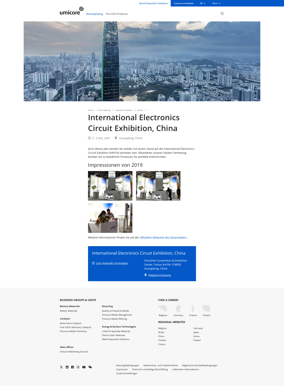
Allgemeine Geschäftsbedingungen (199, 365)
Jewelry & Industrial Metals (115, 310)
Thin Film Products (116, 13)
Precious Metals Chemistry (73, 331)
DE (201, 3)
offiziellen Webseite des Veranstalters (163, 237)
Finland (193, 315)
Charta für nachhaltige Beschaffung (150, 369)
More (215, 3)
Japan (196, 332)
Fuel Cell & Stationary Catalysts (75, 327)
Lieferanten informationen (185, 369)
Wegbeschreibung (159, 275)
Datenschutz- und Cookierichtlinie (160, 365)
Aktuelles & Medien (123, 110)
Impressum (122, 369)
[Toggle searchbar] (222, 14)
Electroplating (94, 13)
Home (90, 110)
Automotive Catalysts (70, 323)
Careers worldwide (184, 3)
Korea (196, 336)
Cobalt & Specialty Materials (116, 331)
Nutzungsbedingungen (127, 365)
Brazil (161, 332)
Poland (206, 315)
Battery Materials (68, 310)
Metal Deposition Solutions (115, 339)
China (161, 336)
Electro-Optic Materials (113, 335)
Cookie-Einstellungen (126, 373)
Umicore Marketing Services (74, 351)
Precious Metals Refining (114, 318)
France (161, 344)
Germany (178, 315)
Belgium (163, 315)
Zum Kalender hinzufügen (112, 263)
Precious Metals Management (117, 314)
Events (140, 110)
